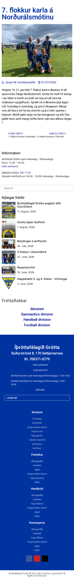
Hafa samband (10, 166)
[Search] (66, 397)
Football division (37, 325)
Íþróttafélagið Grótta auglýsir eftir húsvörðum (39, 205)
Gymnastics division (37, 314)
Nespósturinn (26, 267)
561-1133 (25, 172)
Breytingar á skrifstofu (32, 241)
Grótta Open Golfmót (31, 222)
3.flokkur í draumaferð (31, 252)
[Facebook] (29, 558)
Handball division (37, 320)
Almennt (37, 309)
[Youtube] (37, 558)
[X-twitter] (45, 558)
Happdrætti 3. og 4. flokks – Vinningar (42, 279)
